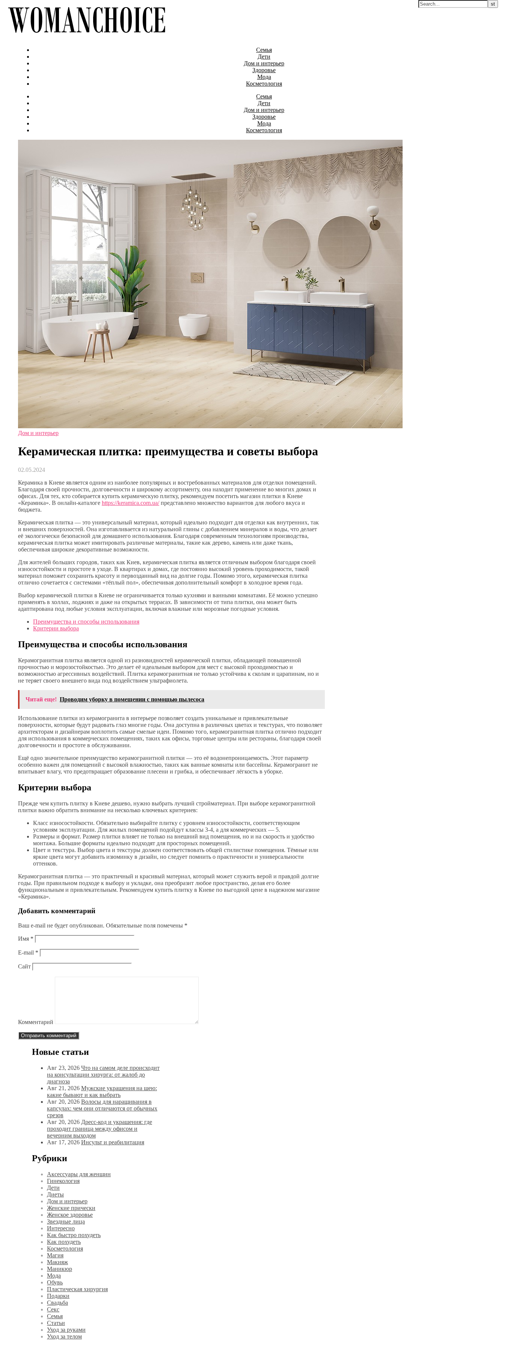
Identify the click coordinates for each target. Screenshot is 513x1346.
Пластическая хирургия (77, 1289)
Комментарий (35, 1022)
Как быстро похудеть (74, 1235)
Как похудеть (64, 1242)
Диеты (55, 1194)
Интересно (61, 1228)
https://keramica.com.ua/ (130, 503)
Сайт (24, 966)
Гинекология (63, 1181)
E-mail (28, 952)
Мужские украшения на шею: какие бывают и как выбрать (102, 1091)
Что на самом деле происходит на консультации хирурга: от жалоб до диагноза (103, 1075)
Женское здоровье (70, 1215)
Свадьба (57, 1302)
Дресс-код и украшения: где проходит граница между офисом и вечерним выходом (99, 1129)
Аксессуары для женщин (79, 1174)
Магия (55, 1255)
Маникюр (59, 1269)
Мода (264, 77)
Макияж (57, 1262)
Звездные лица (66, 1221)
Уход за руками (66, 1329)
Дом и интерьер (264, 63)
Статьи (56, 1323)
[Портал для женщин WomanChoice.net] (86, 37)
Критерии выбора (56, 628)
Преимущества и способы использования (86, 621)
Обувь (55, 1282)
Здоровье (264, 70)
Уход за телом (64, 1336)
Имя (25, 938)
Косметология (264, 83)
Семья (264, 50)
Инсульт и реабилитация (112, 1142)
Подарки (58, 1296)
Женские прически (71, 1208)
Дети (264, 56)
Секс (53, 1309)
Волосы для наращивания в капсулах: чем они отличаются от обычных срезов (102, 1108)
